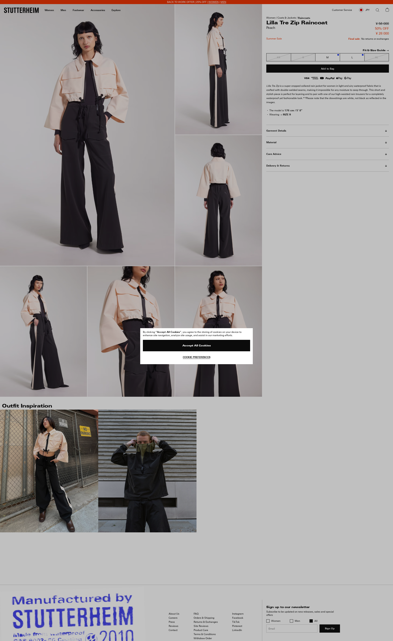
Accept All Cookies (196, 346)
